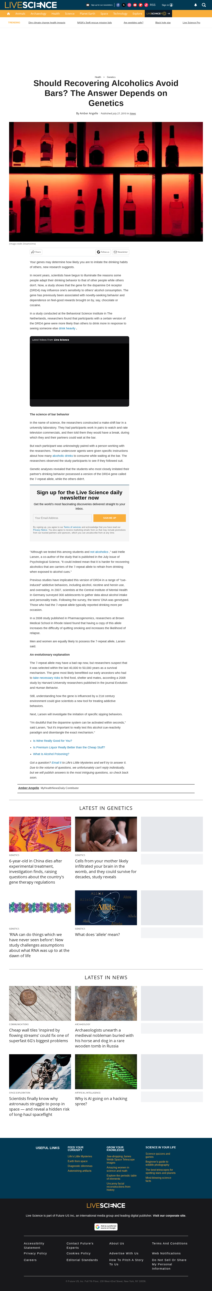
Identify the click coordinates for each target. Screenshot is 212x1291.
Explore (137, 13)
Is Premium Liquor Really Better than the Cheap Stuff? (69, 747)
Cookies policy (79, 1253)
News (133, 113)
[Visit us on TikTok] (146, 5)
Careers (30, 1260)
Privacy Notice (40, 530)
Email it (56, 762)
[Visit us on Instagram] (129, 5)
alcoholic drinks (63, 455)
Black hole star (163, 22)
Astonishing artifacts (79, 1170)
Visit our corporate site (169, 1215)
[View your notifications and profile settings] (195, 5)
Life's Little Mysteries (80, 1156)
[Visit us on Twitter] (124, 5)
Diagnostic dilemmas (80, 1166)
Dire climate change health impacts (46, 22)
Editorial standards (82, 1260)
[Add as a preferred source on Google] (106, 1227)
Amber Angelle (89, 113)
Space (104, 13)
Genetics (111, 77)
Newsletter (123, 252)
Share (38, 252)
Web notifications (166, 1253)
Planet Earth (87, 13)
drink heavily (67, 328)
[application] (79, 371)
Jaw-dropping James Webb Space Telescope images (121, 1159)
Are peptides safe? (133, 22)
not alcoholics (99, 552)
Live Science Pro (191, 22)
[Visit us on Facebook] (118, 5)
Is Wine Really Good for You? (52, 740)
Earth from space (78, 1161)
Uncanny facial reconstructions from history (118, 1186)
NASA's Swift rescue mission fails (94, 22)
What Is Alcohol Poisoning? (51, 754)
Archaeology (38, 13)
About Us (116, 1243)
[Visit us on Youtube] (135, 5)
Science (70, 13)
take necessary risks (46, 677)
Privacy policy (35, 1253)
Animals (20, 13)
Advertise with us (124, 1253)
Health (56, 13)
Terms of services (73, 527)
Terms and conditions (170, 1243)
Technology (120, 13)
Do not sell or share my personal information (169, 1264)
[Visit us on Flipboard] (141, 5)
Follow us (105, 252)
